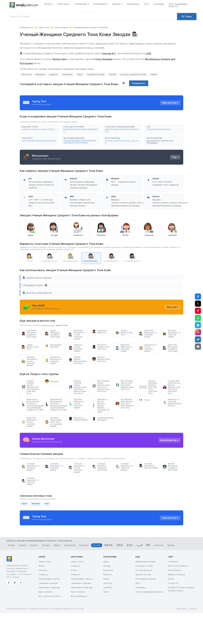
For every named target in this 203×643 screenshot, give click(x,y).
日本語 (120, 545)
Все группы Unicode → (49, 596)
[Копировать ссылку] (198, 339)
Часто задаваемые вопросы (178, 5)
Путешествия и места (49, 579)
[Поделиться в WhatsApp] (198, 318)
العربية (140, 545)
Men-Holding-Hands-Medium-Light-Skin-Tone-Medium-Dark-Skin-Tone (101, 386)
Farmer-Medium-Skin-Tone (124, 332)
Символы (43, 574)
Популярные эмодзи (146, 579)
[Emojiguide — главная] (9, 559)
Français (46, 545)
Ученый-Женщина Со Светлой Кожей (30, 466)
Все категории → (79, 596)
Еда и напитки (45, 592)
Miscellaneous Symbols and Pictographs (160, 141)
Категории (64, 4)
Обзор (48, 4)
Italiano (57, 545)
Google (106, 566)
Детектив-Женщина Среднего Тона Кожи (170, 348)
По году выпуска (144, 570)
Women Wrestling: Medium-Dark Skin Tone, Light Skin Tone (148, 387)
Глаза (144, 400)
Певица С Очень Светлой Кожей (76, 348)
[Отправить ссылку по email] (198, 347)
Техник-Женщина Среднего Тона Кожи (170, 466)
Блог (146, 4)
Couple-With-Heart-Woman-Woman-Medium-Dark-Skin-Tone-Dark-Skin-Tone (172, 387)
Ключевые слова (144, 566)
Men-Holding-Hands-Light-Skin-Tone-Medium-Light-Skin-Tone (124, 385)
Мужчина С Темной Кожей (78, 419)
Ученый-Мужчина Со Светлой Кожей (124, 466)
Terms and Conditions (178, 566)
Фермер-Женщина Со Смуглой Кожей (172, 333)
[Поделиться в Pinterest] (198, 311)
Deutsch (34, 545)
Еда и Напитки (78, 592)
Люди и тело (44, 27)
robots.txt (193, 609)
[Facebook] (8, 582)
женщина (40, 74)
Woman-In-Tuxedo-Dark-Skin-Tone (101, 347)
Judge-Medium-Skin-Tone (30, 347)
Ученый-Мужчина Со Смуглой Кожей (30, 481)
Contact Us (173, 583)
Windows (107, 574)
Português (84, 545)
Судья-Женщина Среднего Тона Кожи (52, 333)
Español (22, 545)
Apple (106, 561)
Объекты (43, 570)
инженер (53, 74)
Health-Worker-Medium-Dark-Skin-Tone (78, 360)
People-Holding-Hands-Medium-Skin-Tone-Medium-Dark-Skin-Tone (30, 387)
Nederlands (69, 545)
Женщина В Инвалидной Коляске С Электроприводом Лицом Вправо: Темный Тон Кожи (55, 404)
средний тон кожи (95, 74)
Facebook (108, 570)
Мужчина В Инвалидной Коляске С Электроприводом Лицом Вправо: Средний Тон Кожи (31, 404)
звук (47, 503)
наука (24, 503)
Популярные (133, 4)
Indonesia (158, 545)
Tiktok (106, 592)
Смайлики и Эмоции (81, 583)
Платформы (82, 4)
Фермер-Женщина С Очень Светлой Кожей (29, 361)
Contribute (173, 561)
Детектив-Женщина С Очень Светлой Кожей (77, 334)
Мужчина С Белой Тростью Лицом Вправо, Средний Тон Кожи (101, 405)
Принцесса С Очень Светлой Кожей (148, 348)
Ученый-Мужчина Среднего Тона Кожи (99, 466)
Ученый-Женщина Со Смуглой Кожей (54, 466)
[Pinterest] (20, 582)
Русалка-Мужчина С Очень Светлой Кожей (77, 403)
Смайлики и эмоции (48, 583)
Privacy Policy (174, 570)
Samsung (107, 583)
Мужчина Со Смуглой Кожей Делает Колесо (172, 402)
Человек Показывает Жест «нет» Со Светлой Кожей (53, 422)
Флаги (42, 566)
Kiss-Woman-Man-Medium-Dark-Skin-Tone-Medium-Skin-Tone (124, 403)
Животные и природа (49, 587)
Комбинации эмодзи (145, 561)
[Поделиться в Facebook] (198, 296)
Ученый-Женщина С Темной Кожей (148, 465)
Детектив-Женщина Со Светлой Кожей (148, 333)
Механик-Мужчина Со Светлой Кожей (124, 348)
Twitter (106, 579)
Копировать (138, 83)
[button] (39, 129)
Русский (96, 545)
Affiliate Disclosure (176, 574)
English (11, 545)
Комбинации (100, 4)
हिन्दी (148, 545)
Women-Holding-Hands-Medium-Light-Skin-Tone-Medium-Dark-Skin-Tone (78, 387)
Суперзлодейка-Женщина (102, 419)
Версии (117, 4)
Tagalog (170, 545)
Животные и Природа (81, 587)
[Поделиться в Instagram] (198, 332)
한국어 (130, 545)
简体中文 (108, 545)
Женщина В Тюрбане (53, 346)
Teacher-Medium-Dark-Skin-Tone (101, 359)
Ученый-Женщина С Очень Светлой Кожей (77, 467)
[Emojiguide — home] (23, 5)
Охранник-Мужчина (99, 331)
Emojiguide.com (27, 27)
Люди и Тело (77, 561)
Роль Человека (61, 27)
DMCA (171, 579)
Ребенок (52, 381)
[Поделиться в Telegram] (198, 325)
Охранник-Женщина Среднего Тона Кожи (29, 333)
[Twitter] (14, 582)
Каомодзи (159, 4)
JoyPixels (107, 587)
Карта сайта (181, 609)
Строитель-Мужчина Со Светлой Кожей (53, 360)
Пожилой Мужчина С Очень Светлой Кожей (29, 422)
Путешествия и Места (81, 579)
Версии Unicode (143, 574)
